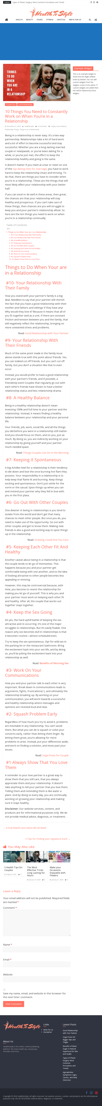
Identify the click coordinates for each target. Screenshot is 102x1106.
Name (7, 944)
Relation (63, 126)
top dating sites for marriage (29, 168)
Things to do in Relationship (29, 129)
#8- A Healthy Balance (19, 240)
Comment (10, 907)
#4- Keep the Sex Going (20, 251)
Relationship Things (12, 129)
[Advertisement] (51, 41)
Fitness (49, 19)
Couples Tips (10, 105)
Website (8, 974)
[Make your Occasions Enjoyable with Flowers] (59, 852)
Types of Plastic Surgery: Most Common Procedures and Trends (38, 2)
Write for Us (75, 19)
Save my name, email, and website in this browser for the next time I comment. (34, 995)
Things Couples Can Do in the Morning (46, 452)
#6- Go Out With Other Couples (22, 246)
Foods (40, 19)
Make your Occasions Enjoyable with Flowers (57, 871)
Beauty (29, 19)
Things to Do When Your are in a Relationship (27, 232)
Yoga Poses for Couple (55, 755)
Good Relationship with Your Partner (47, 333)
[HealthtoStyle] (6, 20)
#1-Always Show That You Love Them (26, 259)
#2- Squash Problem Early (20, 256)
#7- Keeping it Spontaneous (21, 243)
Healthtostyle (29, 126)
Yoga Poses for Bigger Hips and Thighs (69, 1039)
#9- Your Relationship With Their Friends (26, 237)
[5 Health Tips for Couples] (14, 852)
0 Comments (42, 126)
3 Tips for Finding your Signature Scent (47, 838)
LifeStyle (61, 19)
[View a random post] (96, 19)
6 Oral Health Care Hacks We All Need (24, 827)
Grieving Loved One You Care (51, 539)
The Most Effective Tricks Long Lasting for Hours (36, 871)
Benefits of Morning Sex (54, 663)
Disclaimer (47, 1032)
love (57, 126)
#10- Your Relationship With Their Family (26, 235)
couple (53, 126)
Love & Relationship (25, 105)
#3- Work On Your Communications (24, 254)
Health (19, 19)
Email (7, 959)
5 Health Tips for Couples (13, 869)
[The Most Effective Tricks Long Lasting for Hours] (37, 852)
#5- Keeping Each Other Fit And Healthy (25, 248)
